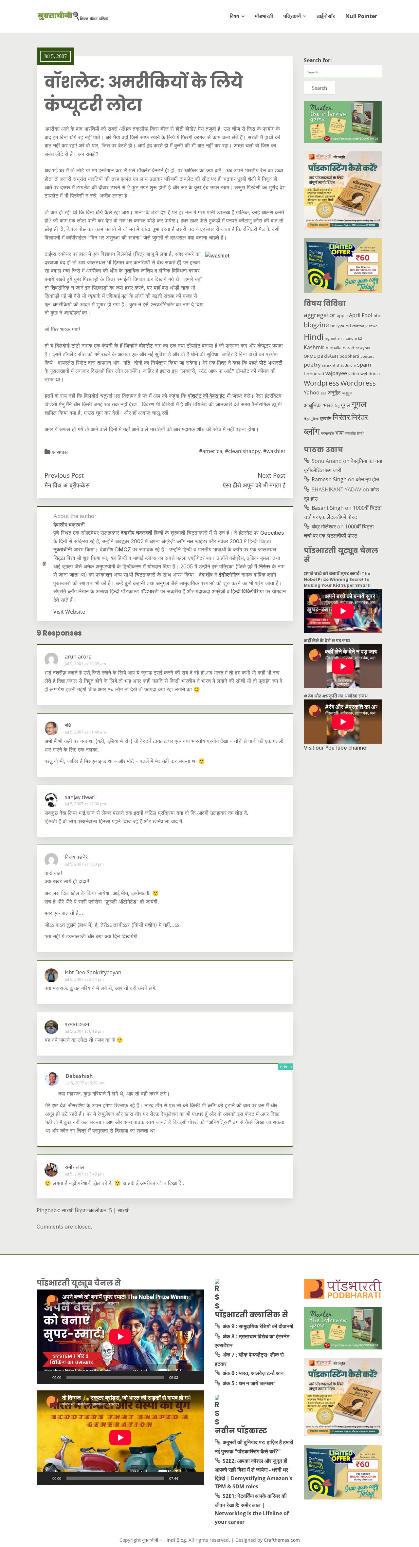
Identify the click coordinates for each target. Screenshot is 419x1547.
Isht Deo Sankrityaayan (93, 972)
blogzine (316, 324)
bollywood (340, 326)
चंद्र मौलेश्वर (324, 526)
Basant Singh (328, 507)
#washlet (274, 451)
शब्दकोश (350, 433)
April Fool (360, 315)
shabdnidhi (346, 365)
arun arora (78, 656)
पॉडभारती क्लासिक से (251, 1314)
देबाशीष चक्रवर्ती (136, 532)
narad (348, 348)
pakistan (327, 355)
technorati (314, 373)
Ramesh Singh (329, 479)
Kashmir (314, 347)
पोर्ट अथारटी (270, 362)
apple (342, 315)
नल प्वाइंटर (197, 541)
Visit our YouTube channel (336, 747)
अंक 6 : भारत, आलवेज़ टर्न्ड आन (253, 1373)
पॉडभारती (264, 16)
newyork (362, 348)
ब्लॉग (312, 431)
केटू (337, 406)
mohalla (333, 348)
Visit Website (69, 611)
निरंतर (264, 566)
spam (364, 364)
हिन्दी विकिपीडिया (247, 591)
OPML (310, 356)
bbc (377, 315)
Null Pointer (361, 16)
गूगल (345, 405)
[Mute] (185, 1377)
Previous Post (64, 475)
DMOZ (123, 549)
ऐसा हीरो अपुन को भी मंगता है (254, 485)
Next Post (271, 475)
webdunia (370, 373)
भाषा (339, 432)
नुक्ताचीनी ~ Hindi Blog (164, 1540)
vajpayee (336, 373)
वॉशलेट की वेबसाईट (206, 395)
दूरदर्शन (325, 418)
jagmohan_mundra (341, 338)
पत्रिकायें (292, 16)
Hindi (313, 336)
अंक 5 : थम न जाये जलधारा (249, 1383)
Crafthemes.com (282, 1540)
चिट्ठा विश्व (64, 558)
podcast (367, 356)
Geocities (272, 532)
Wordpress (321, 383)
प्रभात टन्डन (77, 1024)
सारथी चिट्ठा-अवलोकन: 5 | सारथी (96, 1210)
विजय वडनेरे (76, 857)
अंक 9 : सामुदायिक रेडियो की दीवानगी (258, 1326)
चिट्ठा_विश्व (311, 418)
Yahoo (311, 392)
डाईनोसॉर (326, 16)
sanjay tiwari (80, 797)
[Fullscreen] (195, 1377)
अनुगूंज (162, 583)
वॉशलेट (146, 345)
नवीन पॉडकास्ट (241, 1430)
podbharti (349, 356)
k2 (360, 338)
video (353, 373)
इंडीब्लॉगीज (229, 574)
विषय (234, 16)
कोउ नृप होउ (367, 479)
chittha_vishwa (364, 326)
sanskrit (328, 365)
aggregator (320, 315)
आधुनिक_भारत (319, 405)
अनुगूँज (334, 392)
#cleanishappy (243, 451)
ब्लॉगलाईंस (327, 433)
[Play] (45, 1377)
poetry (312, 364)
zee (323, 393)
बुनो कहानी (135, 583)
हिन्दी (360, 433)
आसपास (60, 452)
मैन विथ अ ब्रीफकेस (67, 485)
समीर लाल (74, 1167)
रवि (68, 725)
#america (210, 451)
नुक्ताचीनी (62, 549)
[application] (120, 1336)
